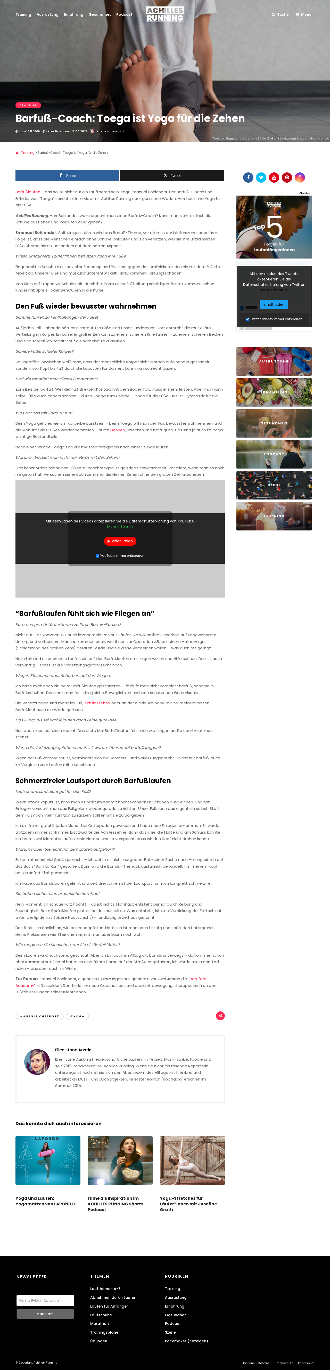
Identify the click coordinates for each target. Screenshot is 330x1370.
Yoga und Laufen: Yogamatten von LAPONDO (45, 1201)
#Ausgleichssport (39, 1016)
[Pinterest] (287, 177)
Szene (170, 1332)
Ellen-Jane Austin (111, 131)
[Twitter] (261, 177)
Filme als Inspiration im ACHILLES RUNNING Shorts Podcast (115, 1204)
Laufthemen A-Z (105, 1288)
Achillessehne (97, 703)
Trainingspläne (104, 1332)
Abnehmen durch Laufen (113, 1297)
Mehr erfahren (120, 526)
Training (23, 14)
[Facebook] (248, 177)
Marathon (99, 1323)
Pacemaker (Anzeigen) (186, 1341)
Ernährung (73, 14)
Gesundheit (100, 14)
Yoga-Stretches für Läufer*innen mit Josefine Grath (188, 1204)
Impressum (306, 1363)
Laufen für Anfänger (109, 1306)
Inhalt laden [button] (274, 304)
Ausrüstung (48, 14)
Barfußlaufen (27, 192)
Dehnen (117, 430)
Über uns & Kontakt (255, 1363)
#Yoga (77, 1016)
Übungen (98, 1341)
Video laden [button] (122, 541)
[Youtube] (274, 177)
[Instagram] (300, 177)
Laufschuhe (101, 1315)
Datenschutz (284, 1363)
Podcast (124, 14)
